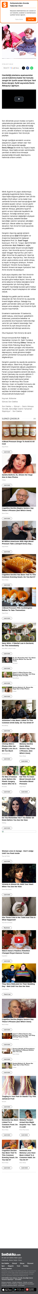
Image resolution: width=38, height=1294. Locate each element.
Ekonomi (30, 1263)
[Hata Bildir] (21, 1285)
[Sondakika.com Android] (19, 1290)
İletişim (15, 1260)
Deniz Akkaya (7, 148)
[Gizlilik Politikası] (17, 1282)
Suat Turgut (23, 240)
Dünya (22, 1263)
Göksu (23, 343)
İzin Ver (31, 19)
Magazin (11, 1266)
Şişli (17, 236)
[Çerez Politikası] (12, 1284)
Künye (20, 1260)
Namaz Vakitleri (7, 1268)
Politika (25, 1266)
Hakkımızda (5, 1260)
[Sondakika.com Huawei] (30, 1290)
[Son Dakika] (19, 1254)
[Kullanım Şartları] (6, 1282)
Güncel (14, 1263)
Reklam (11, 1260)
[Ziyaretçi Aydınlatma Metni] (9, 1285)
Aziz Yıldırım (18, 245)
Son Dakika (5, 1263)
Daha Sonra (19, 19)
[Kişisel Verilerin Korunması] (26, 1284)
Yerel (18, 1266)
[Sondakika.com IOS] (7, 1290)
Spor (3, 1266)
